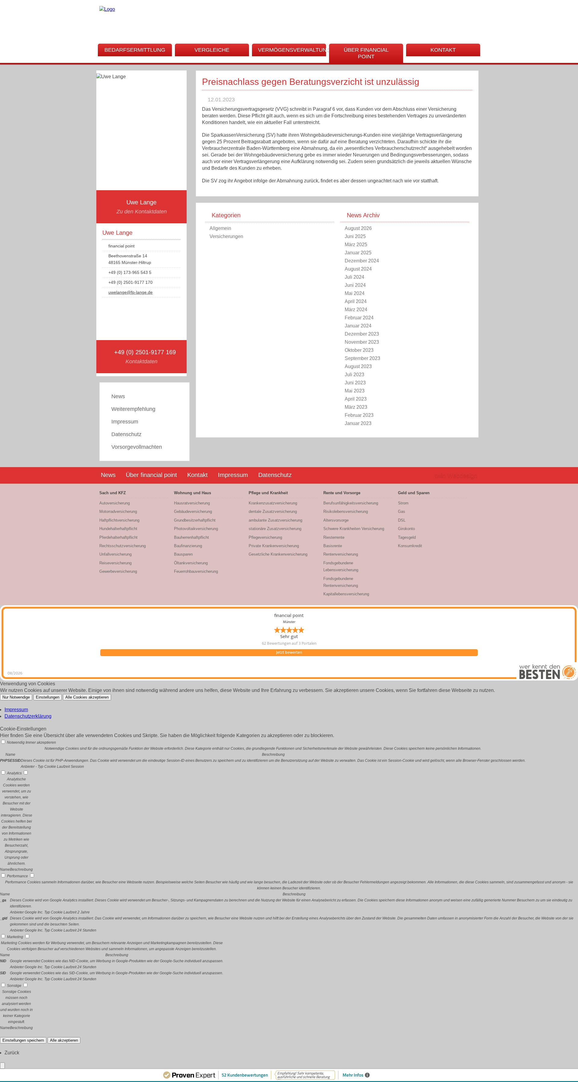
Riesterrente (333, 537)
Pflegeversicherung (265, 537)
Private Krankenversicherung (274, 546)
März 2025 (356, 244)
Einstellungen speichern (23, 1040)
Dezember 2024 (362, 260)
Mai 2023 (355, 390)
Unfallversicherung (115, 554)
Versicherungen (226, 236)
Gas (401, 511)
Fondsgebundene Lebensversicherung (340, 566)
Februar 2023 (359, 415)
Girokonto (406, 528)
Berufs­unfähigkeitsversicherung (350, 503)
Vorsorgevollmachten (136, 447)
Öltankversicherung (191, 563)
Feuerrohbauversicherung (196, 571)
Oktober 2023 (359, 350)
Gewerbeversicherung (118, 571)
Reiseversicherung (115, 563)
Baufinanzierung (188, 546)
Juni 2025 (355, 236)
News (118, 396)
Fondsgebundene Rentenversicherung (340, 582)
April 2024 (356, 301)
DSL (402, 520)
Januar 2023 (358, 423)
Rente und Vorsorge (341, 493)
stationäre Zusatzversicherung (275, 528)
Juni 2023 (355, 382)
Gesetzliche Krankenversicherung (278, 554)
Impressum (124, 422)
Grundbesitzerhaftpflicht (195, 520)
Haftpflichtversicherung (119, 520)
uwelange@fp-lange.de (130, 292)
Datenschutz (126, 434)
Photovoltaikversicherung (196, 528)
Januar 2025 (358, 252)
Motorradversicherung (118, 511)
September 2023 (362, 358)
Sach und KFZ (112, 493)
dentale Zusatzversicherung (273, 511)
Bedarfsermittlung (134, 50)
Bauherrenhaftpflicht (191, 537)
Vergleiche (211, 50)
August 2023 (358, 366)
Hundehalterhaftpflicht (118, 528)
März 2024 (356, 309)
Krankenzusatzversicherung (273, 503)
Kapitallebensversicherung (346, 594)
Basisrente (332, 546)
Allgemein (220, 228)
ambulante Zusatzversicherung (275, 520)
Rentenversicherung (340, 554)
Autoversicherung (114, 503)
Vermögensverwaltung (292, 50)
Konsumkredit (410, 546)
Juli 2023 (354, 374)
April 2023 (356, 398)
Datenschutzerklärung (28, 716)
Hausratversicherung (192, 503)
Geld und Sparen (414, 493)
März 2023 (356, 407)
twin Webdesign (456, 475)
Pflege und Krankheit (268, 493)
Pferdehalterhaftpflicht (118, 537)
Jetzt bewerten (289, 652)
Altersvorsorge (336, 520)
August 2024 (358, 268)
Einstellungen (47, 697)
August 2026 (358, 228)
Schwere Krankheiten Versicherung (353, 528)
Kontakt (443, 50)
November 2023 (362, 342)
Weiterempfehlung (133, 409)
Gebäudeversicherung (193, 511)
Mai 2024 (355, 293)
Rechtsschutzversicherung (122, 546)
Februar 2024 (359, 317)
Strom (403, 503)
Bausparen (183, 554)
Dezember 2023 (362, 333)
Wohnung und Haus (192, 493)
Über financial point (366, 53)
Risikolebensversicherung (345, 511)
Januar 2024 (358, 325)
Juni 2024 (355, 285)
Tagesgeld (407, 537)
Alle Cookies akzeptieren (87, 697)
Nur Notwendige (16, 697)
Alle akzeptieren (64, 1040)
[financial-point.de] (107, 9)
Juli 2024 (354, 277)
